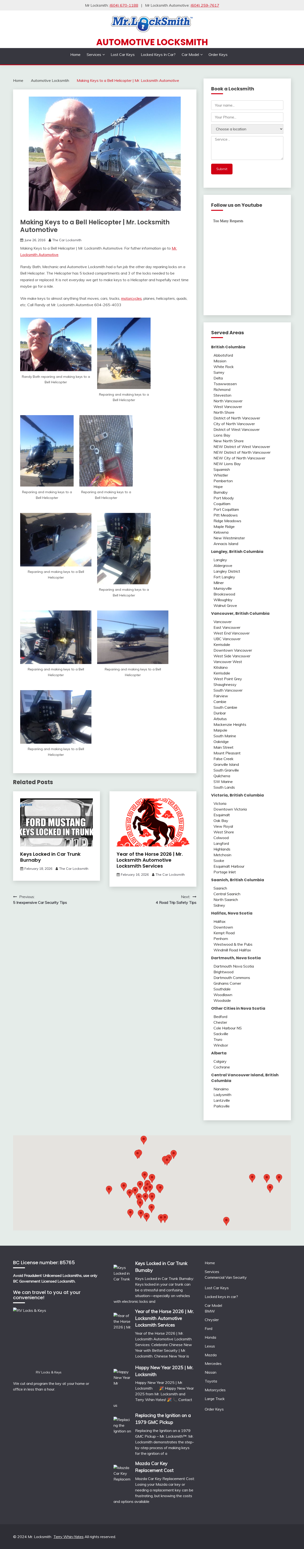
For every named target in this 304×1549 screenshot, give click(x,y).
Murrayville (223, 588)
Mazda (211, 1354)
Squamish (222, 469)
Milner (219, 582)
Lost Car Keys (123, 54)
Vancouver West (228, 661)
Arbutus (220, 718)
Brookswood (224, 594)
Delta (218, 378)
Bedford (220, 1016)
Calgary (220, 1061)
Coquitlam (222, 503)
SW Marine (223, 781)
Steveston (222, 395)
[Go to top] (291, 1537)
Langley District (227, 571)
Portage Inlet (225, 872)
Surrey (219, 372)
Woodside (222, 1000)
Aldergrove (223, 565)
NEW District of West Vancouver (242, 446)
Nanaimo (221, 1089)
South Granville (226, 770)
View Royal (223, 826)
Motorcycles (215, 1389)
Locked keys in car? (158, 54)
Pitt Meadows (226, 515)
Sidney (219, 905)
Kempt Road (224, 932)
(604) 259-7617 (204, 5)
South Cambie (225, 707)
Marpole (220, 730)
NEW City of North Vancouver (239, 458)
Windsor (221, 1045)
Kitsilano (221, 667)
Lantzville (222, 1100)
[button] (174, 1154)
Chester (220, 1022)
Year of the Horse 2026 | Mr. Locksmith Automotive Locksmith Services (150, 860)
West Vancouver (228, 406)
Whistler (221, 475)
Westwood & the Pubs (233, 944)
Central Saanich (227, 893)
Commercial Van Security (226, 1277)
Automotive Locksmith (152, 42)
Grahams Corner (227, 983)
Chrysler (212, 1319)
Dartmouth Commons (232, 977)
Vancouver (223, 621)
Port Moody (224, 498)
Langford (221, 843)
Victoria (220, 803)
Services (94, 54)
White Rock (224, 366)
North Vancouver (228, 400)
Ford (208, 1328)
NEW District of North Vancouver (242, 452)
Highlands (222, 849)
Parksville (222, 1106)
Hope (218, 486)
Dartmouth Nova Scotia (234, 966)
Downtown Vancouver (233, 650)
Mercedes (213, 1363)
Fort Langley (224, 577)
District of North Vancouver (237, 418)
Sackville (221, 1033)
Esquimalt (222, 814)
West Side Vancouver (232, 656)
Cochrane (222, 1067)
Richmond (222, 389)
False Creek (223, 758)
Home (75, 54)
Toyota (211, 1381)
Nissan (210, 1372)
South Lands (224, 787)
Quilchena (222, 775)
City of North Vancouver (234, 423)
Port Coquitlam (226, 509)
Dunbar (220, 713)
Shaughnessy (225, 684)
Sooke (219, 860)
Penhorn (221, 938)
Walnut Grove (225, 605)
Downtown (223, 927)
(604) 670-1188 (123, 5)
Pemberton (223, 480)
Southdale (222, 989)
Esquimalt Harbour (229, 866)
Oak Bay (221, 820)
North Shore (224, 412)
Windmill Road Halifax (232, 950)
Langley (220, 559)
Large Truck (215, 1398)
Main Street (223, 747)
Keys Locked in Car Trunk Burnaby (50, 857)
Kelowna (221, 532)
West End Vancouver (232, 633)
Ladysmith (222, 1094)
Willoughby (223, 599)
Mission (220, 361)
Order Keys (218, 54)
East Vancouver (227, 627)
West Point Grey (228, 678)
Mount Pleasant (227, 753)
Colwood (221, 837)
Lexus (210, 1346)
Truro (218, 1039)
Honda (210, 1337)
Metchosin (222, 854)
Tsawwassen (225, 383)
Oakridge (221, 741)
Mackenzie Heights (230, 724)
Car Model (190, 54)
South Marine (225, 735)
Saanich (220, 888)
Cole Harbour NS (228, 1028)
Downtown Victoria (230, 809)
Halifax (220, 921)
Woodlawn (223, 994)
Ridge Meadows (227, 520)
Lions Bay (222, 435)
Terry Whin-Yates (68, 1536)
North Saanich (226, 899)
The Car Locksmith (66, 240)
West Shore (224, 832)
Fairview (221, 695)
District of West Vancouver (237, 429)
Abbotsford (223, 355)
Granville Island (226, 764)
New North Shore (229, 440)
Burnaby (221, 492)
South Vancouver (228, 690)
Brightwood (223, 971)
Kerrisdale (222, 644)
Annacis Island (226, 543)
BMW (210, 1311)
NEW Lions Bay (227, 463)
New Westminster (229, 538)
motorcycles (131, 298)
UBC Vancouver (227, 638)
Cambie (220, 701)
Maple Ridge (224, 526)
